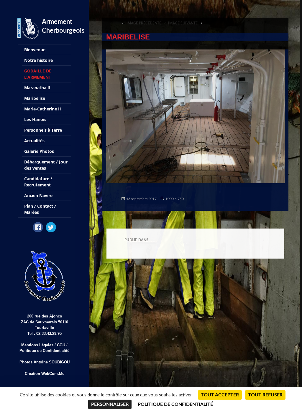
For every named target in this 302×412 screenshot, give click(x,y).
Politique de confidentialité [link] (175, 404)
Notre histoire (38, 60)
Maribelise (34, 98)
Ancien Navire (38, 195)
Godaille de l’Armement (37, 74)
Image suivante (183, 23)
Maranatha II (37, 87)
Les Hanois (35, 119)
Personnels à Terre (43, 130)
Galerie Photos (39, 151)
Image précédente (144, 23)
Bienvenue (34, 49)
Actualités (34, 140)
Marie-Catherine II (42, 109)
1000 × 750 (174, 199)
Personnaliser (110, 404)
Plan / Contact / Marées (40, 209)
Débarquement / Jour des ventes (46, 165)
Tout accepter (220, 395)
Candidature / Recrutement (38, 182)
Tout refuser (265, 395)
